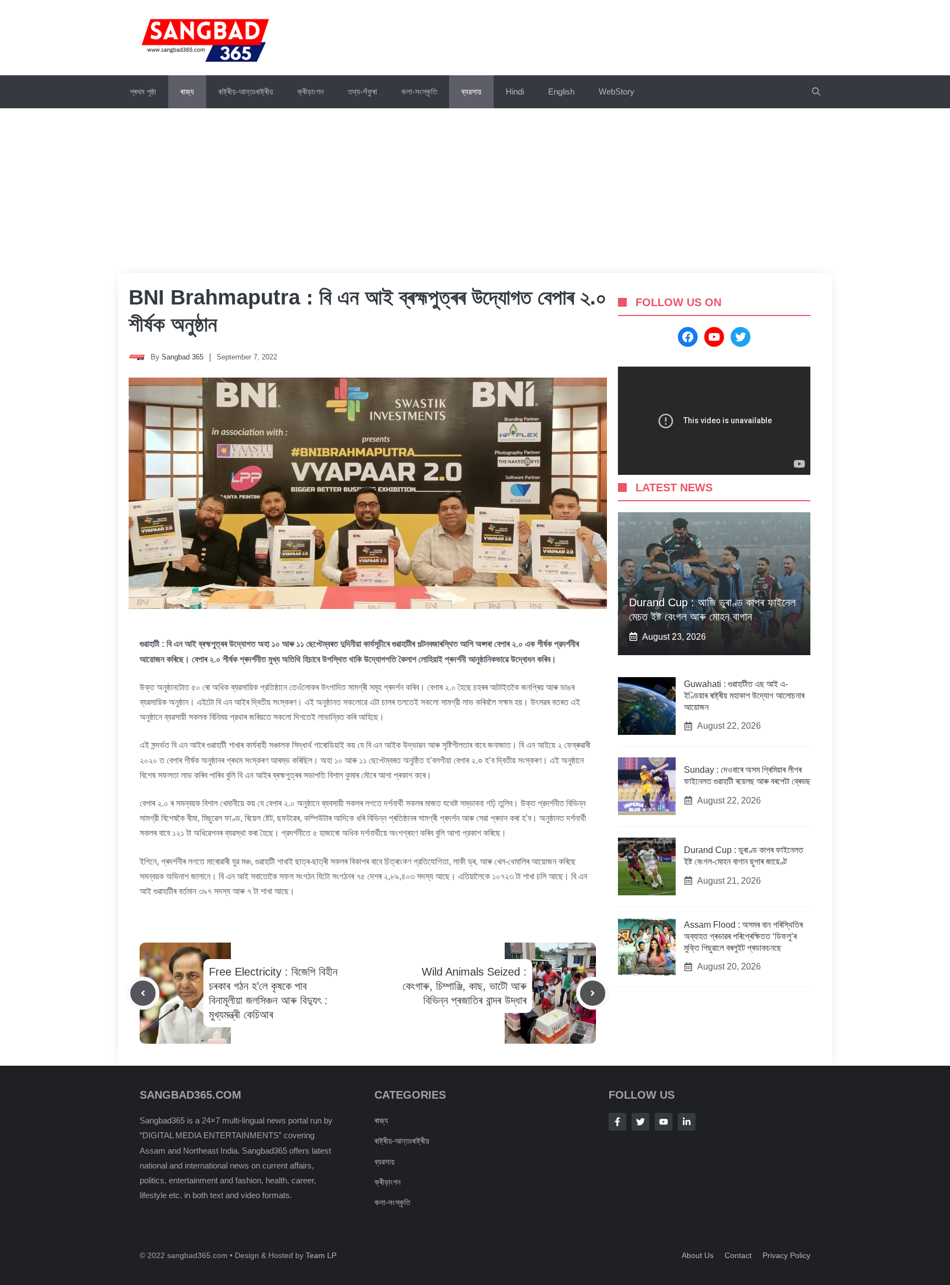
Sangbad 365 (182, 357)
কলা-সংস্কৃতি (419, 91)
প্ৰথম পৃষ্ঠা (143, 91)
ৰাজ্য (187, 91)
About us (698, 1255)
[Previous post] (142, 993)
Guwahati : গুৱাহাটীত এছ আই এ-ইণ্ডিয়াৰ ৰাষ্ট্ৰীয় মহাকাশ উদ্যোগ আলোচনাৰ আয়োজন (744, 695)
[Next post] (592, 993)
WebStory (616, 91)
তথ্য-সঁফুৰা (362, 91)
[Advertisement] (475, 191)
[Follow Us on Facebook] (617, 1122)
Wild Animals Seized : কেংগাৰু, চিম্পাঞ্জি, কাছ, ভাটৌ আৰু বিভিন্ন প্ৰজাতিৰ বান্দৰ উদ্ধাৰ (464, 986)
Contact (738, 1255)
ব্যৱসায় (471, 91)
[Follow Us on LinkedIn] (686, 1122)
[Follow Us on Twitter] (640, 1122)
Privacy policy (786, 1255)
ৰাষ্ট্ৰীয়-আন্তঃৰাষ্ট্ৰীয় (245, 91)
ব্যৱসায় (384, 1161)
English (561, 91)
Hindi (515, 91)
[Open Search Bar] (816, 91)
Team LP (321, 1255)
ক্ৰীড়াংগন (310, 91)
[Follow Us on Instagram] (663, 1122)
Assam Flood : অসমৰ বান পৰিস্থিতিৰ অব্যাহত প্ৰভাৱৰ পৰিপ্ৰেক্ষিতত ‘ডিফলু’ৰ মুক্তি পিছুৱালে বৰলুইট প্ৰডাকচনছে (743, 936)
